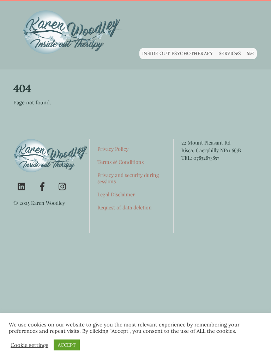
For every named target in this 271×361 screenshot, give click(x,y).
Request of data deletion (124, 207)
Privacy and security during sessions (128, 178)
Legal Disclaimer (116, 194)
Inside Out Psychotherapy (177, 53)
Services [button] (230, 53)
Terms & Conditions (120, 161)
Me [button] (250, 53)
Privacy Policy (112, 148)
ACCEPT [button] (67, 345)
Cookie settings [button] (29, 345)
